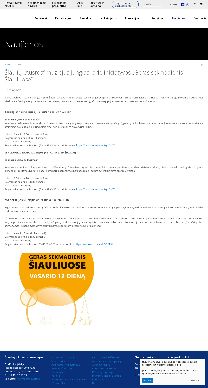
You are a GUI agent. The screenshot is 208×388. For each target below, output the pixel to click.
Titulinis (8, 64)
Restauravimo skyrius (13, 4)
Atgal (201, 64)
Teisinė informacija (62, 368)
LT (194, 4)
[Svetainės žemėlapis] (167, 4)
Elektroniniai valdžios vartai (107, 357)
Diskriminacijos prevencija (106, 375)
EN (201, 4)
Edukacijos (132, 18)
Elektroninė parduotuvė (59, 4)
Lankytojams (108, 18)
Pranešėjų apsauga (102, 372)
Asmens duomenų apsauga (107, 361)
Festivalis (200, 18)
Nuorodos (97, 379)
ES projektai (58, 383)
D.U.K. (95, 383)
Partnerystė (58, 372)
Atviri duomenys (101, 364)
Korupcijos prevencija (104, 368)
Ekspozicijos (63, 18)
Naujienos (178, 18)
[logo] (14, 18)
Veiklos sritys (59, 361)
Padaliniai (40, 18)
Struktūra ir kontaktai (97, 4)
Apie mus (80, 4)
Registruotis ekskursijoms (123, 4)
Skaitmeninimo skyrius (37, 4)
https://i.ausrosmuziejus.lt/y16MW (95, 145)
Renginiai (157, 18)
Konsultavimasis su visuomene (69, 379)
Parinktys (195, 381)
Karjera (56, 375)
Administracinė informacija (66, 364)
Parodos (85, 18)
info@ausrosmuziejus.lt (29, 378)
